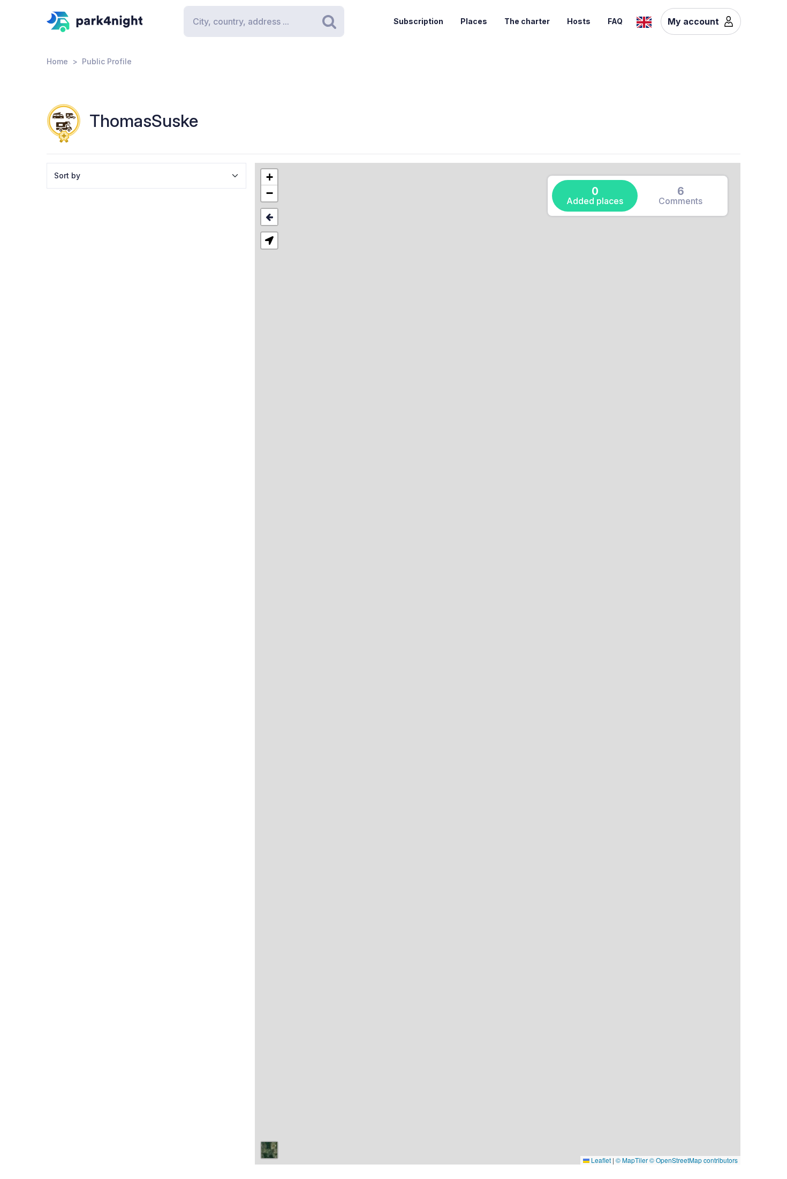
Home (57, 61)
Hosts (579, 21)
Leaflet (600, 1160)
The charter (527, 21)
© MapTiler (632, 1160)
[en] (644, 21)
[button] (269, 177)
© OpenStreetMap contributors (693, 1160)
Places (473, 21)
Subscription (418, 21)
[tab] (595, 196)
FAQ (615, 21)
